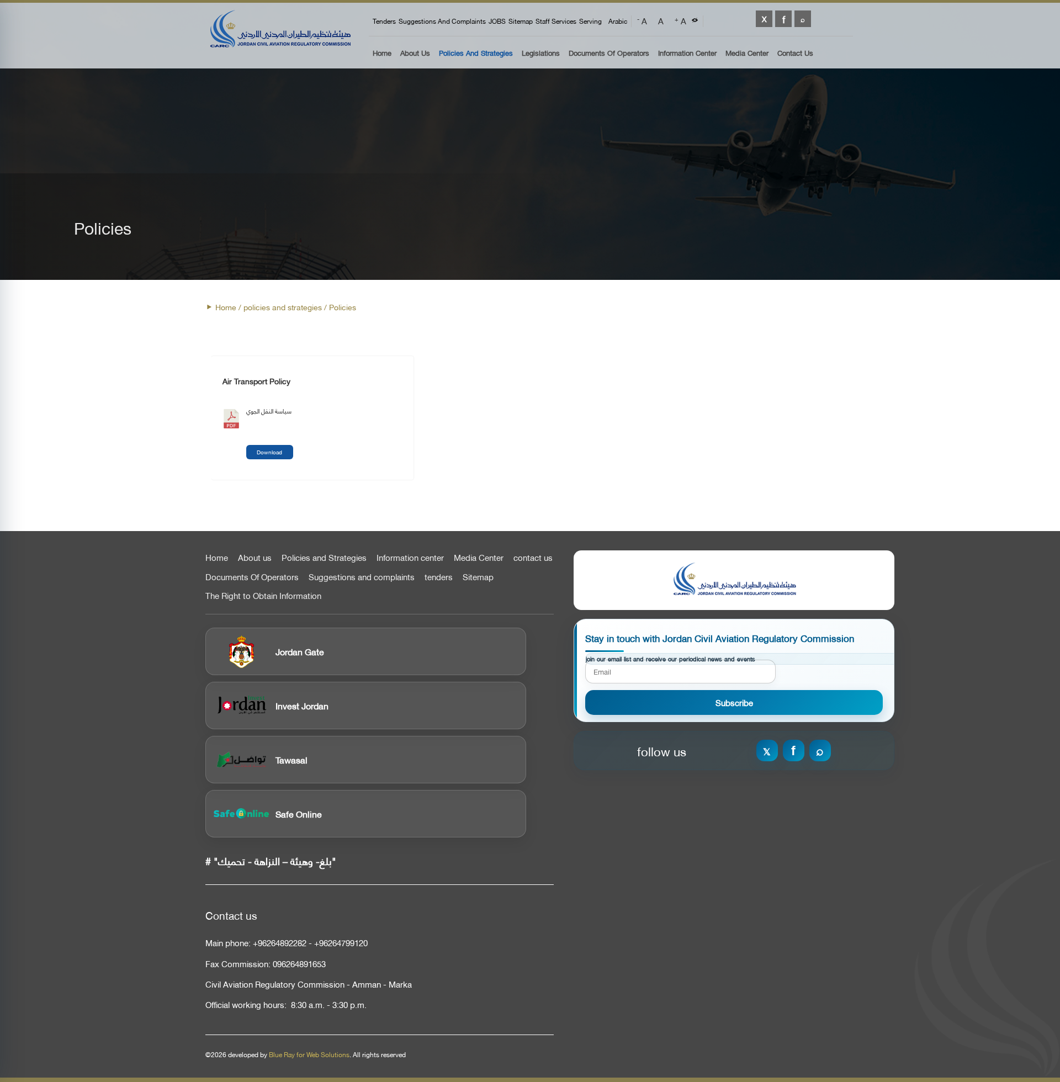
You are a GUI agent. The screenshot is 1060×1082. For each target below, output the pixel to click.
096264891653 (299, 963)
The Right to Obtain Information (263, 595)
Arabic (617, 21)
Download (269, 452)
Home (382, 53)
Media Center (746, 53)
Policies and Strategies (476, 53)
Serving (590, 21)
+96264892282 (279, 942)
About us (415, 53)
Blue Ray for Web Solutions (309, 1054)
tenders (384, 21)
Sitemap (520, 21)
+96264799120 (341, 942)
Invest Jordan (301, 705)
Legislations (541, 53)
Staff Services (556, 21)
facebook (783, 18)
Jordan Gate (299, 651)
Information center (410, 557)
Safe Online (298, 813)
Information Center (687, 53)
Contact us (795, 53)
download (231, 422)
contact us (533, 557)
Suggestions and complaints (442, 21)
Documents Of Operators (609, 53)
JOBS (497, 21)
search (802, 18)
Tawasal (291, 759)
